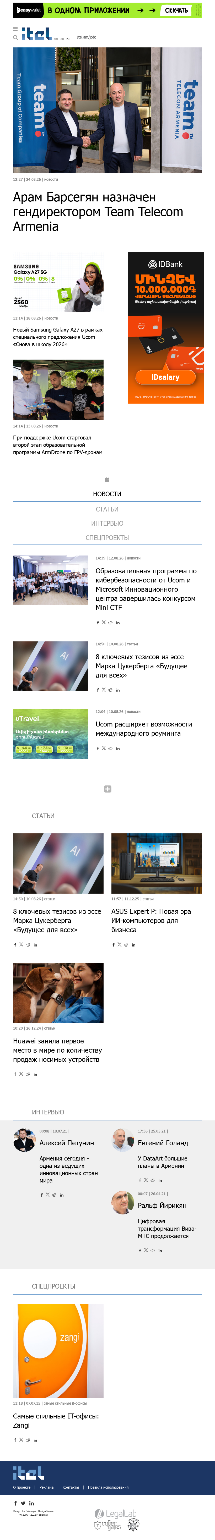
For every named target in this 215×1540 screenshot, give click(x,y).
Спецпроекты (107, 537)
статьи (107, 509)
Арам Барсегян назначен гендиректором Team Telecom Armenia (98, 211)
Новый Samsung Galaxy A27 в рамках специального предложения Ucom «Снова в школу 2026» (58, 336)
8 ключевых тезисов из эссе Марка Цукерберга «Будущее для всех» (141, 665)
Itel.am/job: (86, 37)
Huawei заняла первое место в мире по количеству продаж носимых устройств (57, 1050)
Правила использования (108, 1487)
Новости (51, 179)
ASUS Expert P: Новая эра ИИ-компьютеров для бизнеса (151, 920)
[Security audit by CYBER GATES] (108, 1525)
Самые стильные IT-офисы (65, 1403)
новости (107, 494)
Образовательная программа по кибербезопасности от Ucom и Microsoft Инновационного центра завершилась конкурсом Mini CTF (146, 588)
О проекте (22, 1487)
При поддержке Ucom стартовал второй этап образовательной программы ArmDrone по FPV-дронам (58, 444)
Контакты (71, 1487)
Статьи (132, 644)
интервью (107, 523)
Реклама (47, 1487)
